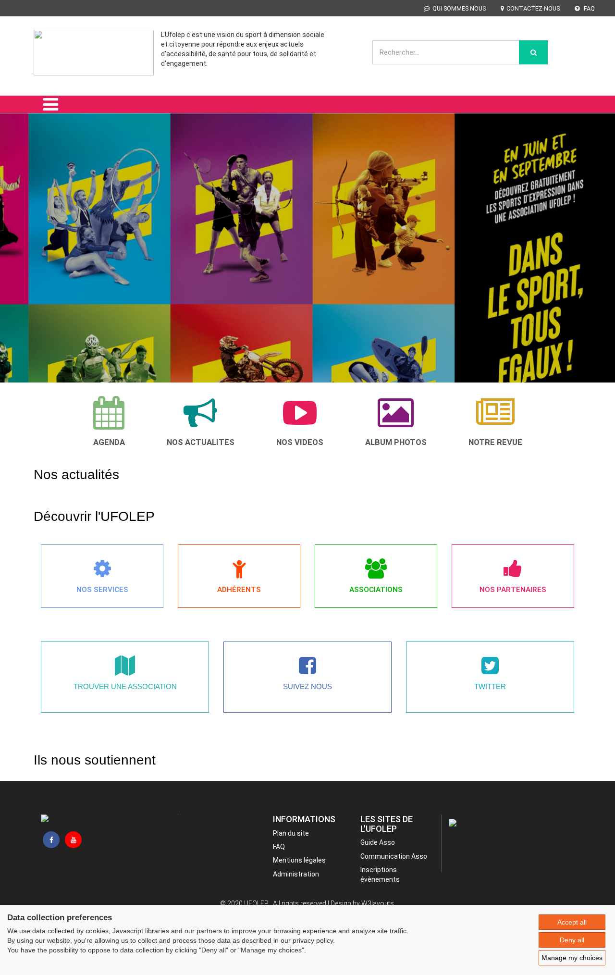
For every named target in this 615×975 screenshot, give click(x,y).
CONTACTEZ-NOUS (533, 8)
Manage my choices (572, 958)
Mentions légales (299, 860)
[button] (19, 232)
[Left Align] (533, 52)
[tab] (109, 421)
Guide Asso (377, 842)
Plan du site (291, 833)
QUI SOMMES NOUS (459, 8)
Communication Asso (393, 856)
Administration (296, 874)
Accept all (572, 922)
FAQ (588, 8)
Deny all (572, 940)
